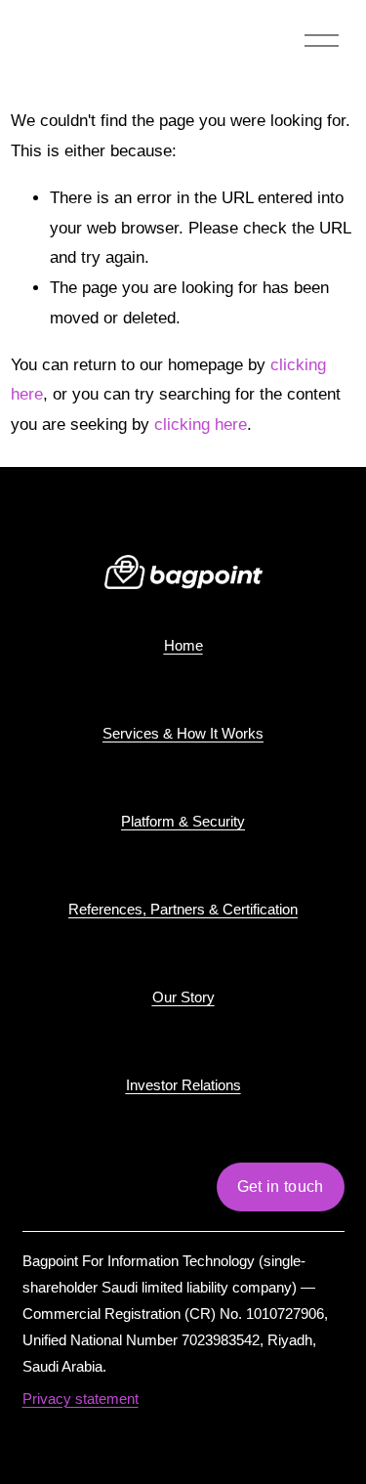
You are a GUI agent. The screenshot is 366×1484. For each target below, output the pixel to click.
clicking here (200, 424)
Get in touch (280, 1186)
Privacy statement (80, 1398)
